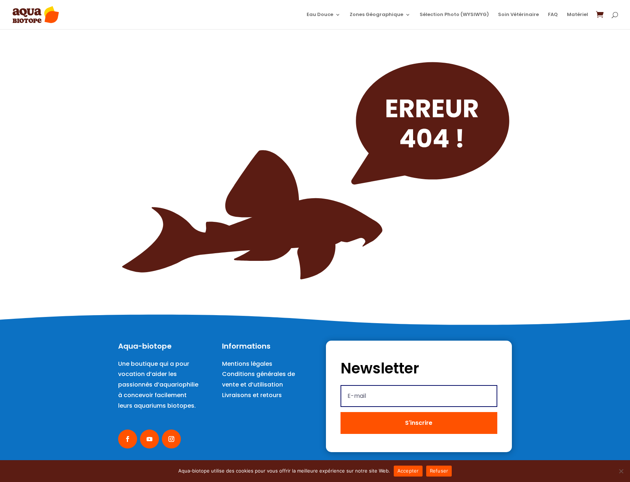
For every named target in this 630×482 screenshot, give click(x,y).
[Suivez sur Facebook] (127, 439)
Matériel (577, 15)
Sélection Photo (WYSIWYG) (454, 15)
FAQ (553, 15)
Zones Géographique (376, 15)
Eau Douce (320, 15)
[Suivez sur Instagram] (171, 439)
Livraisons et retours (252, 395)
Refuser (439, 471)
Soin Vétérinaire (518, 15)
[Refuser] (621, 471)
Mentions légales (247, 364)
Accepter (408, 471)
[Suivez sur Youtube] (149, 439)
